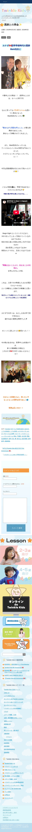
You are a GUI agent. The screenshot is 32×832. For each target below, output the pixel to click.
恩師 (28, 436)
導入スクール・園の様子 (11, 730)
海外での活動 (8, 740)
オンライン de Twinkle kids (12, 788)
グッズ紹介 (7, 791)
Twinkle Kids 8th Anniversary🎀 (14, 667)
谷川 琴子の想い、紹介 (10, 812)
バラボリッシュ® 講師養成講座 (14, 782)
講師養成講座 (7, 810)
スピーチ (17, 434)
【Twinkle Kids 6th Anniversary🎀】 (15, 678)
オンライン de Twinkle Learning (13, 699)
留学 (10, 438)
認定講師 (24, 438)
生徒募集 (6, 743)
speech (26, 429)
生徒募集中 (4, 438)
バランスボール (8, 436)
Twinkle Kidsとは (9, 763)
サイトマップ (8, 798)
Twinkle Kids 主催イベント (12, 689)
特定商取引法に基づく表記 (11, 820)
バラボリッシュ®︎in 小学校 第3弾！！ (15, 454)
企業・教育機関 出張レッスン (13, 718)
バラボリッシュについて (10, 807)
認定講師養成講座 (9, 749)
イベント (9, 736)
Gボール (13, 429)
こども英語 (13, 431)
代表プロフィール (9, 769)
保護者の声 (7, 724)
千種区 (19, 436)
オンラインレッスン (10, 705)
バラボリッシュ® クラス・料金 (14, 785)
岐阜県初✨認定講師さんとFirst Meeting (16, 664)
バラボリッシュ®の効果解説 (12, 708)
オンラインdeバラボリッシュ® (13, 702)
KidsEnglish (20, 429)
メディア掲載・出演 (10, 714)
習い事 (14, 438)
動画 (9, 37)
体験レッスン (8, 721)
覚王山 (19, 438)
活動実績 (6, 733)
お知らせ (6, 692)
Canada (7, 429)
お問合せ (7, 795)
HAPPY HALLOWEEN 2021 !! (13, 675)
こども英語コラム (9, 696)
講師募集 (7, 441)
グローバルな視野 (8, 434)
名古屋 (24, 436)
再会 (15, 436)
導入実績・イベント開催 (11, 776)
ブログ (3, 37)
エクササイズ (22, 431)
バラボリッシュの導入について (14, 773)
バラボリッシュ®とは (11, 766)
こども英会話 (5, 431)
